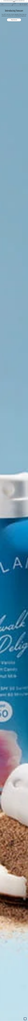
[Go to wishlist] (23, 4)
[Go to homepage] (14, 4)
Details (14, 1)
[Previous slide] (1, 1)
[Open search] (20, 4)
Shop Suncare (14, 19)
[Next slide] (26, 1)
